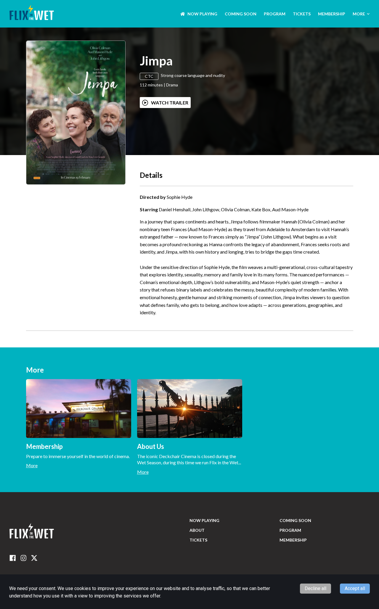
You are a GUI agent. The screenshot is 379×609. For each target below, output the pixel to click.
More (359, 14)
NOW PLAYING (202, 13)
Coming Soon (240, 13)
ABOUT (197, 530)
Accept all (355, 588)
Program (274, 13)
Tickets (302, 13)
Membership (331, 13)
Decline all (315, 588)
